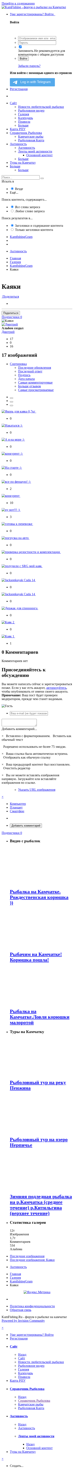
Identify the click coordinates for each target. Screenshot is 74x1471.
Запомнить (25, 50)
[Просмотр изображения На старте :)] (12, 467)
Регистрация (19, 89)
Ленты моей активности (35, 151)
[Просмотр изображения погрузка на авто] (15, 538)
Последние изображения (27, 1256)
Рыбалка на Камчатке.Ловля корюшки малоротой (39, 1017)
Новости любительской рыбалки (41, 107)
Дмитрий (8, 332)
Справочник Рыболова (26, 133)
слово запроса (30, 211)
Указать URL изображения (36, 789)
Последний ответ (30, 371)
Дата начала (26, 379)
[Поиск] (42, 178)
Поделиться (10, 296)
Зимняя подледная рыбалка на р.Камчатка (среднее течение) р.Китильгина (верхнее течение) (41, 1205)
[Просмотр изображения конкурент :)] (12, 453)
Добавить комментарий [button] (26, 825)
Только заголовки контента (34, 229)
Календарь (25, 118)
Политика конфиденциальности (32, 1306)
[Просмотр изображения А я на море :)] (13, 439)
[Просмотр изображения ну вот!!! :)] (11, 510)
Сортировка (18, 364)
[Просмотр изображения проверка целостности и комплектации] (31, 552)
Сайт (13, 103)
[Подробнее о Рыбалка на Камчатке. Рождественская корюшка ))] (41, 866)
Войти (23, 58)
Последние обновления (34, 367)
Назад (22, 1354)
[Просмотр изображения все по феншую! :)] (16, 481)
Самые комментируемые (35, 382)
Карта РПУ (17, 129)
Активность (18, 144)
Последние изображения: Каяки (32, 1260)
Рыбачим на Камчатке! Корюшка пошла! (36, 957)
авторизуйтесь (56, 688)
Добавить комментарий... (19, 729)
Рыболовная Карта (31, 140)
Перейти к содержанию (18, 3)
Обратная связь (20, 1310)
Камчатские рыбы (30, 136)
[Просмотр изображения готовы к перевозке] (17, 524)
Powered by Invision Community (23, 1320)
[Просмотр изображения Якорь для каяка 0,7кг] (19, 411)
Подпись (24, 375)
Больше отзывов (29, 386)
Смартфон (17, 811)
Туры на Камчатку (23, 162)
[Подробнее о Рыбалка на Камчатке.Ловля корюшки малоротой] (41, 986)
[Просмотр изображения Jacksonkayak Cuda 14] (19, 580)
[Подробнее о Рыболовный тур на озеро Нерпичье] (41, 1114)
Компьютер (18, 803)
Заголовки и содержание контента (39, 225)
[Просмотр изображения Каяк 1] (8, 636)
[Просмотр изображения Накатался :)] (12, 425)
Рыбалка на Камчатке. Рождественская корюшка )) (39, 897)
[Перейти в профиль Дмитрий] (10, 324)
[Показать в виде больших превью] (11, 401)
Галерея (23, 114)
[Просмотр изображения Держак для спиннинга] (20, 608)
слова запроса (27, 207)
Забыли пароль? (29, 66)
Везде (19, 189)
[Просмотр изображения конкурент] (11, 495)
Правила (24, 121)
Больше (23, 125)
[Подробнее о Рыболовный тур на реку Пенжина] (41, 1057)
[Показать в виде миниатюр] (11, 398)
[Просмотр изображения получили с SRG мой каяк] (22, 566)
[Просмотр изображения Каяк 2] (8, 622)
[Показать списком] (11, 405)
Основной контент (39, 155)
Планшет (16, 807)
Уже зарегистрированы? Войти (32, 14)
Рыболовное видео (31, 110)
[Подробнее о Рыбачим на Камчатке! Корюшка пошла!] (41, 928)
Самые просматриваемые (36, 390)
